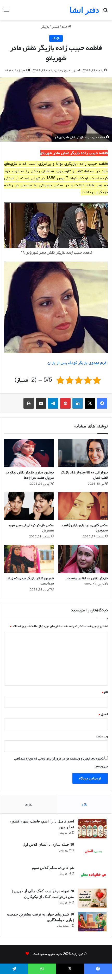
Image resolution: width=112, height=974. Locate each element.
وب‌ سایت (102, 736)
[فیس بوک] (102, 403)
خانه (65, 27)
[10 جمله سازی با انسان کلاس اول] (92, 852)
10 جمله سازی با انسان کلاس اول (48, 845)
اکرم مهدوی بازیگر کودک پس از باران (77, 363)
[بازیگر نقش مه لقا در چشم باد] (83, 559)
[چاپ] (28, 403)
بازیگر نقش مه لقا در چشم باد (87, 578)
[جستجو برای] (105, 12)
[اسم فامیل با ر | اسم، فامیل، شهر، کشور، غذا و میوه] (92, 828)
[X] (90, 403)
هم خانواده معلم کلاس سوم (53, 868)
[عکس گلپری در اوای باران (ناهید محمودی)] (83, 506)
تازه (84, 805)
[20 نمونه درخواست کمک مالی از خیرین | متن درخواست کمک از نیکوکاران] (92, 898)
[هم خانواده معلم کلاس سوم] (92, 875)
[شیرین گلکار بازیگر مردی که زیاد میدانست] (29, 559)
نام (105, 692)
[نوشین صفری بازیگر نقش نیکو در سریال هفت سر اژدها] (29, 453)
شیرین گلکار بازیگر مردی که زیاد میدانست (31, 581)
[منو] (6, 12)
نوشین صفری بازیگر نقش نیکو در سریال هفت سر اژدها (30, 475)
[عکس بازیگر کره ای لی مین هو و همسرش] (29, 506)
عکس (55, 27)
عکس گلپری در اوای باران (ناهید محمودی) (84, 528)
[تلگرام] (53, 403)
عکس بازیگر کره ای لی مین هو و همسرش (31, 528)
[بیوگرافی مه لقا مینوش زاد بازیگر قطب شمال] (83, 453)
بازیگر (45, 27)
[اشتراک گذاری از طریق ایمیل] (41, 403)
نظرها (29, 805)
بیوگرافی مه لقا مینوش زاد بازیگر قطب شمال (84, 475)
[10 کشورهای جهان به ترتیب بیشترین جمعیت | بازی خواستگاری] (92, 921)
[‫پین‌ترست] (65, 403)
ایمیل (103, 714)
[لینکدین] (77, 403)
